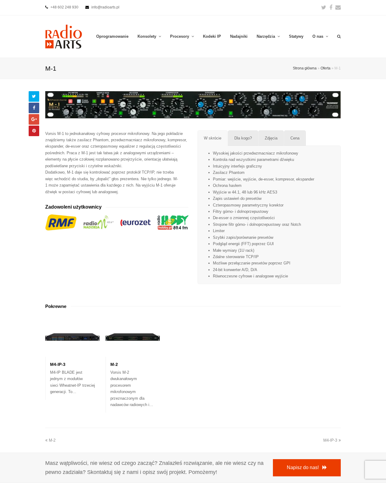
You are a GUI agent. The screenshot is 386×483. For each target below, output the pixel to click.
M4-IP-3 (57, 364)
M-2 (114, 364)
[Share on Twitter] (34, 96)
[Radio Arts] (63, 36)
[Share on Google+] (34, 119)
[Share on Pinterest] (34, 131)
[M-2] (133, 353)
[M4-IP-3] (72, 353)
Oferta (326, 68)
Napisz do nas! (303, 467)
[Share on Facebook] (34, 108)
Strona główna (305, 68)
